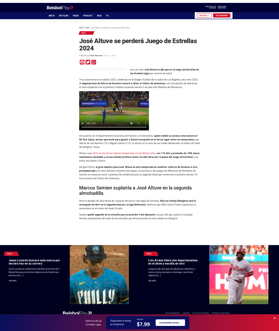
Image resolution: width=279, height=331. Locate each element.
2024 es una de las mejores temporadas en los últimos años (123, 153)
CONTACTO (186, 313)
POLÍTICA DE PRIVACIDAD (201, 313)
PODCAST (88, 15)
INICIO (52, 15)
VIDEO (76, 15)
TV (107, 15)
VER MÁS (13, 281)
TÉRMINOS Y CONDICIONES (220, 313)
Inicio (81, 28)
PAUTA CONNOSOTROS (222, 7)
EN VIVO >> (204, 15)
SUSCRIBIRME (222, 15)
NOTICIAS (63, 15)
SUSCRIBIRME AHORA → (170, 322)
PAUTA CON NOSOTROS (172, 313)
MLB (99, 15)
